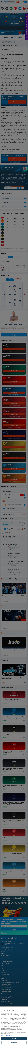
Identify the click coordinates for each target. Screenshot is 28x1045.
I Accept (14, 1038)
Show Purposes (14, 1042)
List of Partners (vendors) (6, 1035)
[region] (14, 1025)
